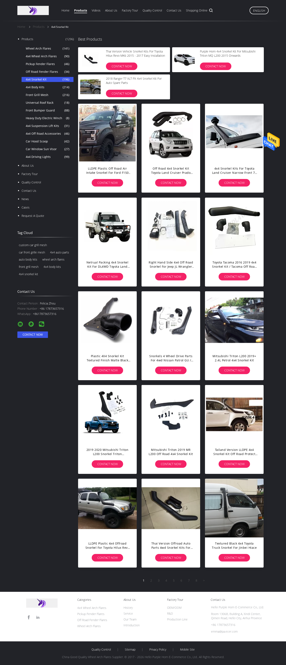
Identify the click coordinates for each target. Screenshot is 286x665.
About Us (111, 10)
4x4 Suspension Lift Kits (47, 126)
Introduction (132, 625)
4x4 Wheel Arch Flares (47, 56)
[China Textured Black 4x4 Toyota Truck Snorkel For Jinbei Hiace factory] (234, 508)
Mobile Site (187, 649)
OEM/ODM (174, 608)
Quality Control (152, 10)
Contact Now (122, 66)
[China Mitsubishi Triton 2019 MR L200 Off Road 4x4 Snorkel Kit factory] (171, 414)
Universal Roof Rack (47, 103)
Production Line (177, 619)
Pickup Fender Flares (47, 64)
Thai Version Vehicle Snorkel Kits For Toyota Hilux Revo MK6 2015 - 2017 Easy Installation (135, 53)
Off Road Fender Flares (47, 72)
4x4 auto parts (59, 252)
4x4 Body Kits (47, 87)
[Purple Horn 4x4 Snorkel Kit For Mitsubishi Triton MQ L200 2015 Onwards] (184, 59)
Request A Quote (33, 216)
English (259, 11)
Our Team (130, 619)
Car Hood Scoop (47, 141)
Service (128, 613)
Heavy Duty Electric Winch (47, 118)
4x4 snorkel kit (28, 274)
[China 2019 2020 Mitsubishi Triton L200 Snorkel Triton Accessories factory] (107, 414)
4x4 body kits (52, 267)
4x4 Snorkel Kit (47, 79)
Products (80, 10)
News (25, 199)
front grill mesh (29, 267)
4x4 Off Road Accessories (47, 134)
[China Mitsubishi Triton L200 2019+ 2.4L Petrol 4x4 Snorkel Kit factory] (234, 320)
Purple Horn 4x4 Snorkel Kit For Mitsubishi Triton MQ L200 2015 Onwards (227, 53)
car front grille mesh (32, 252)
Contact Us (174, 10)
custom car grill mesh (33, 245)
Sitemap (130, 649)
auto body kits (28, 259)
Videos (96, 10)
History (128, 608)
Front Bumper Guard (47, 110)
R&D (170, 613)
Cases (26, 207)
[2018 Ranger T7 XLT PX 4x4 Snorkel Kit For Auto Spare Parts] (90, 87)
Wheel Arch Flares (47, 48)
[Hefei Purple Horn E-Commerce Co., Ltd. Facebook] (28, 617)
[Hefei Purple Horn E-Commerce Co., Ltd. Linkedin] (37, 617)
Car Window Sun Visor (47, 149)
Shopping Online (196, 10)
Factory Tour (130, 10)
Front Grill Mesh (47, 95)
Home (66, 10)
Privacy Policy (157, 649)
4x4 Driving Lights (47, 157)
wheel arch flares (53, 259)
